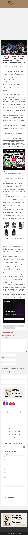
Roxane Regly (14, 66)
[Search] (24, 447)
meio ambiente (21, 326)
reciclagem (5, 328)
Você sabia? (6, 480)
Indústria (21, 66)
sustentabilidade (11, 328)
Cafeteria (6, 464)
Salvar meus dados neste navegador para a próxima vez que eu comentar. (14, 369)
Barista (5, 456)
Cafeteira (6, 462)
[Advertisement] (14, 23)
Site (2, 362)
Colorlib (11, 533)
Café (5, 459)
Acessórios (6, 454)
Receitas (6, 474)
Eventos (6, 467)
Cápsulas (15, 326)
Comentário (4, 337)
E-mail (2, 357)
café (4, 326)
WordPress (20, 533)
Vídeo (5, 477)
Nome (2, 353)
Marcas (5, 472)
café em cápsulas (9, 326)
